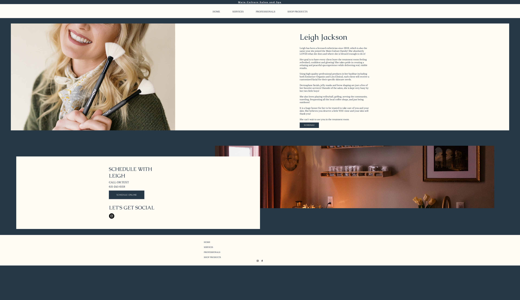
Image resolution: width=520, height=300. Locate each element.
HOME (207, 242)
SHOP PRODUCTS (210, 257)
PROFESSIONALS (210, 252)
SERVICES (208, 247)
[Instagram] (111, 216)
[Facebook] (262, 261)
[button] (265, 11)
